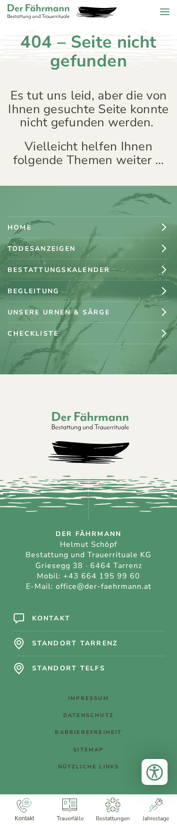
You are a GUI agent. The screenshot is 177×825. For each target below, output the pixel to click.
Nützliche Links (88, 766)
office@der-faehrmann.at (104, 586)
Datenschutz (88, 715)
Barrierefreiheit (88, 732)
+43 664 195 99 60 (101, 576)
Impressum (88, 698)
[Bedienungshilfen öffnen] (155, 772)
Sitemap (88, 749)
